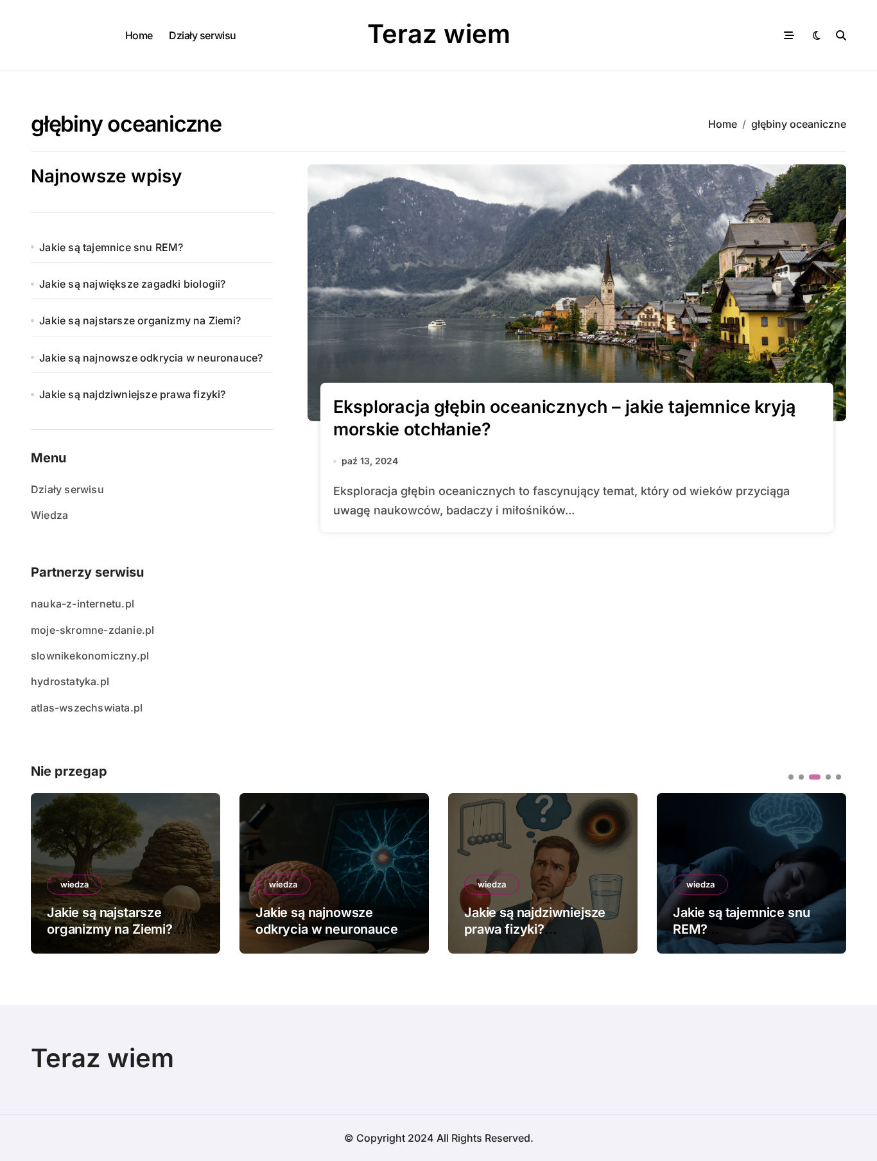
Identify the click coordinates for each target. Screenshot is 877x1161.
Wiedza (49, 515)
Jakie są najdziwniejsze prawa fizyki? (132, 394)
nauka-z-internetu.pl (82, 603)
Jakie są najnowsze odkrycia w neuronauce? (151, 357)
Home (139, 35)
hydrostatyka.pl (70, 681)
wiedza (74, 884)
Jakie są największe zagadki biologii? (132, 283)
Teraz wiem (438, 33)
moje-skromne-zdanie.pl (92, 630)
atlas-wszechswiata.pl (87, 707)
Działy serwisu (202, 35)
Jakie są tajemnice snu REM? (111, 247)
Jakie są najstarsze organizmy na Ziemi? (140, 320)
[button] (827, 872)
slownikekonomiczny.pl (90, 655)
